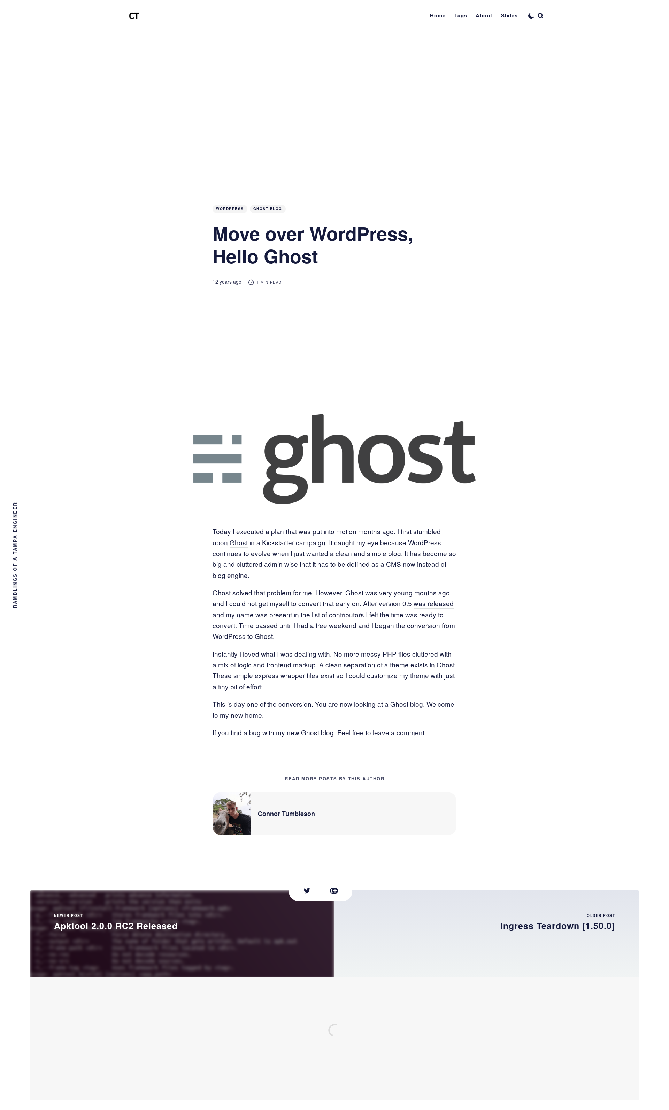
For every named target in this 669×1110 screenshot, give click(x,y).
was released (434, 603)
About (484, 15)
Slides (509, 15)
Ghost (239, 542)
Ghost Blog (267, 208)
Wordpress (230, 208)
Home (438, 15)
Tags (460, 15)
